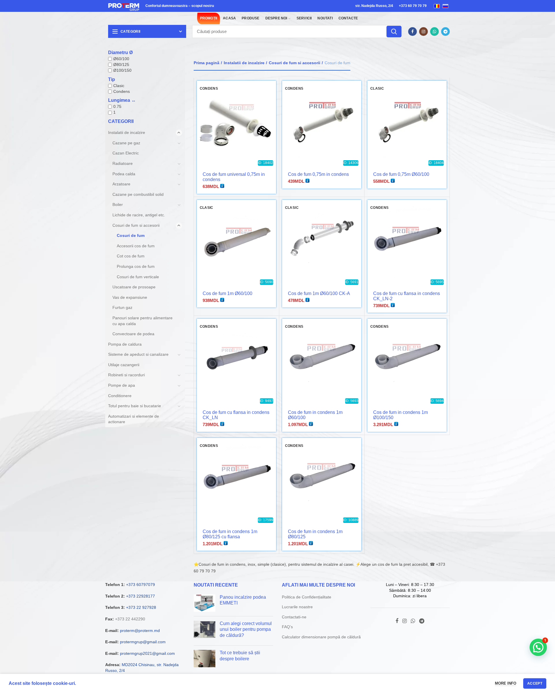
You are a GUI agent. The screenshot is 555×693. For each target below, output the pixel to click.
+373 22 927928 (141, 607)
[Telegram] (445, 31)
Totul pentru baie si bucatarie (134, 405)
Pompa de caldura (125, 344)
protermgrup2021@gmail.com (147, 653)
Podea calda (123, 174)
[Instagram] (423, 31)
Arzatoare (121, 184)
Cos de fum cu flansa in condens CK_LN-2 (406, 296)
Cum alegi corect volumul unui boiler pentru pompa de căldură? (246, 629)
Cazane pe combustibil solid (138, 194)
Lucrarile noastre (297, 606)
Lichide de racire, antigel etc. (138, 215)
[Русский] (445, 6)
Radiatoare (122, 163)
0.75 (117, 106)
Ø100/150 (122, 70)
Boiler (117, 204)
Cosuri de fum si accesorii (294, 62)
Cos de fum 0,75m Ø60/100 (401, 174)
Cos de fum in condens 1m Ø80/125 (315, 534)
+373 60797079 (140, 584)
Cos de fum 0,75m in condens (318, 174)
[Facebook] (412, 31)
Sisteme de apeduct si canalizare (138, 354)
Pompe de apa (121, 385)
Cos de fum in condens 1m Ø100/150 (400, 415)
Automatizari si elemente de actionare (133, 419)
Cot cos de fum (131, 256)
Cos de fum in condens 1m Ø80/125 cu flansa (230, 534)
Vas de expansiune (129, 297)
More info (505, 683)
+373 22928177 (140, 596)
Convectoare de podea (133, 333)
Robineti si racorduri (126, 375)
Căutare (394, 31)
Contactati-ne (294, 617)
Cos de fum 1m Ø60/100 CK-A (319, 293)
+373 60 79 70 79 (413, 6)
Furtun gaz (122, 307)
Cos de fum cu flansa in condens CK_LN (236, 415)
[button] (538, 647)
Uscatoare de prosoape (134, 287)
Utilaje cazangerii (123, 364)
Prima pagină (206, 62)
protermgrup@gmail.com (143, 641)
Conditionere (120, 395)
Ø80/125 (121, 64)
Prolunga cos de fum (136, 266)
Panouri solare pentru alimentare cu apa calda (142, 321)
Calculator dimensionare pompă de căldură (321, 637)
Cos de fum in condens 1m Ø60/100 (315, 415)
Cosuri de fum (131, 235)
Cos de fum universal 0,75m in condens (234, 177)
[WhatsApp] (434, 31)
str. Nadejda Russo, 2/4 (374, 6)
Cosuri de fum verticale (138, 276)
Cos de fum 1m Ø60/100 (227, 293)
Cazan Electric (125, 153)
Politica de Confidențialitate (306, 597)
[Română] (437, 6)
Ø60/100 (121, 58)
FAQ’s (287, 626)
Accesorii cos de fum (136, 246)
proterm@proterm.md (140, 630)
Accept (534, 683)
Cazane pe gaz (126, 143)
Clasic (118, 85)
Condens (121, 91)
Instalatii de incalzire (244, 62)
